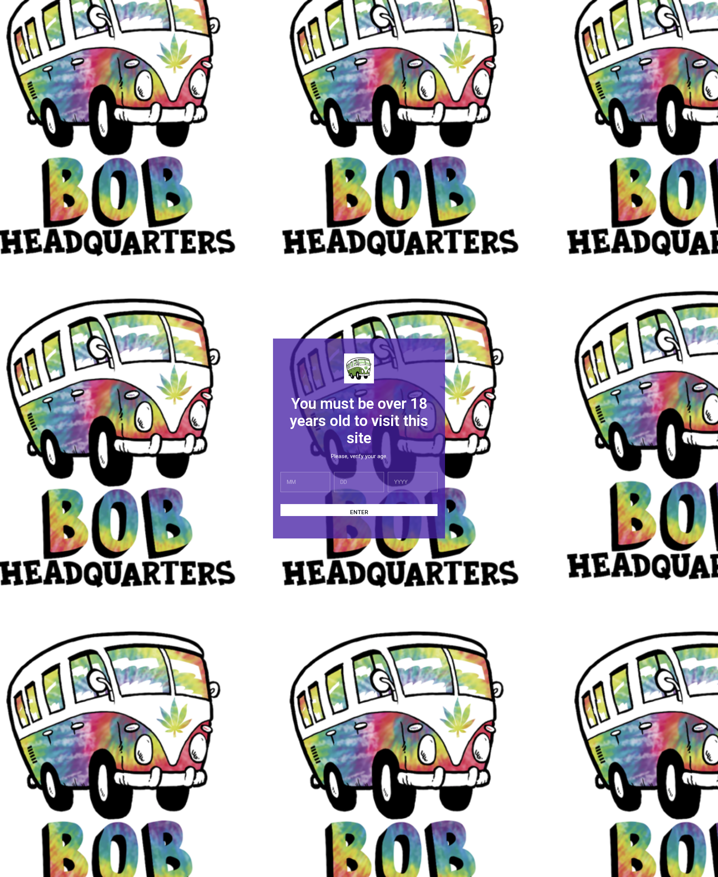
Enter (359, 512)
